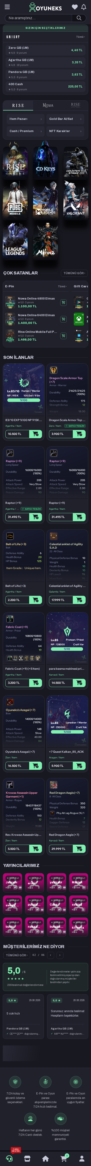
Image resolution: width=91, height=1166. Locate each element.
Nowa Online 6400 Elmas (36, 315)
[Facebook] (84, 887)
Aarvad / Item (56, 674)
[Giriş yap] (82, 1159)
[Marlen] (78, 882)
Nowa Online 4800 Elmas (36, 298)
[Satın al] (35, 434)
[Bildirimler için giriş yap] (83, 7)
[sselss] (78, 905)
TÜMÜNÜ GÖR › (74, 273)
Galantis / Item (57, 591)
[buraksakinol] (56, 927)
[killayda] (78, 927)
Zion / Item (11, 757)
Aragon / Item (56, 757)
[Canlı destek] (9, 1158)
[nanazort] (34, 927)
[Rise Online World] (18, 105)
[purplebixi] (34, 905)
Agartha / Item (13, 425)
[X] (15, 887)
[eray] (34, 882)
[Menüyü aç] (7, 7)
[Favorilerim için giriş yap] (75, 7)
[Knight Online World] (13, 37)
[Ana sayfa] (45, 1159)
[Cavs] (56, 905)
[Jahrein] (12, 882)
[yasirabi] (56, 882)
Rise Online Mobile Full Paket (38, 332)
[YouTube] (20, 887)
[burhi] (12, 927)
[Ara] (79, 18)
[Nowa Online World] (48, 105)
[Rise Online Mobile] (75, 105)
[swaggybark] (12, 905)
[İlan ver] (27, 1159)
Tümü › (80, 36)
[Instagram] (83, 910)
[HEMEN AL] (63, 302)
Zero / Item (55, 425)
